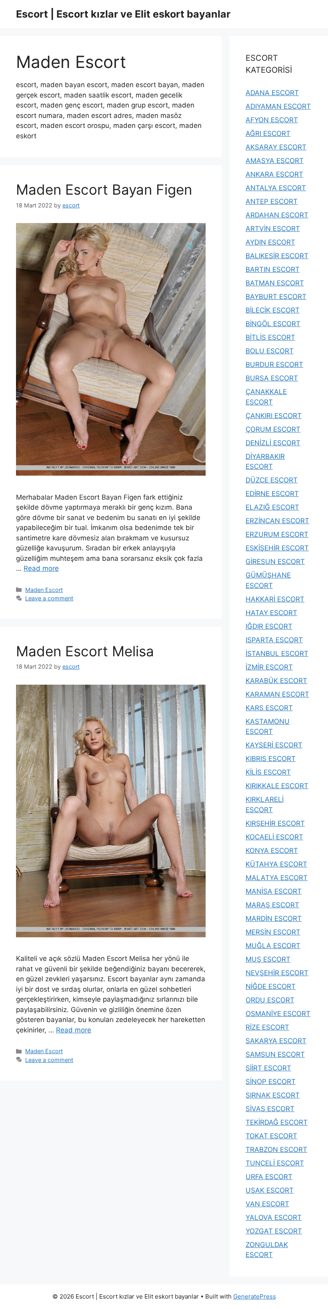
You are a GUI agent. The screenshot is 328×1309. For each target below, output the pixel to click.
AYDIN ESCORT (270, 242)
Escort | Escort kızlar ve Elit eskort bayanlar (123, 14)
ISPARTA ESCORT (274, 640)
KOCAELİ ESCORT (274, 837)
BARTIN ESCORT (273, 269)
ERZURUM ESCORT (277, 534)
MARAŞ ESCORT (272, 905)
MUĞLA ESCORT (273, 946)
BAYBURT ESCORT (276, 297)
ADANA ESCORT (272, 93)
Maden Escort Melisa (85, 651)
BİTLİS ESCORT (270, 337)
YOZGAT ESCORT (274, 1231)
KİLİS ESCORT (268, 772)
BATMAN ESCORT (275, 283)
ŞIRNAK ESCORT (273, 1095)
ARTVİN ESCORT (273, 229)
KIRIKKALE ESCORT (277, 786)
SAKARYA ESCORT (276, 1041)
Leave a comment (49, 598)
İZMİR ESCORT (269, 667)
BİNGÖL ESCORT (273, 324)
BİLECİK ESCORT (273, 310)
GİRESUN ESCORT (275, 562)
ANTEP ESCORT (272, 201)
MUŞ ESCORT (268, 959)
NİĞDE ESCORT (271, 986)
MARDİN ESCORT (274, 918)
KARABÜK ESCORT (276, 681)
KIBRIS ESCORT (271, 759)
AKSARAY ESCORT (276, 147)
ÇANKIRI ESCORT (274, 416)
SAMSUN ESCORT (275, 1054)
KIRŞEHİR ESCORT (275, 823)
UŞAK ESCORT (270, 1190)
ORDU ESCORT (270, 1000)
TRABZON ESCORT (276, 1150)
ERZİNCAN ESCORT (277, 521)
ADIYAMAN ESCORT (278, 106)
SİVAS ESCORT (270, 1109)
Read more (41, 568)
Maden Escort (44, 589)
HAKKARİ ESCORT (275, 599)
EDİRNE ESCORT (272, 494)
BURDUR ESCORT (274, 365)
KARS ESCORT (269, 708)
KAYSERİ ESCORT (274, 745)
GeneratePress (254, 1296)
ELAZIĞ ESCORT (272, 507)
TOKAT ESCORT (271, 1136)
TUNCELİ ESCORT (275, 1163)
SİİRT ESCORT (268, 1068)
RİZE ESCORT (267, 1027)
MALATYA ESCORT (277, 878)
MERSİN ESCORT (273, 932)
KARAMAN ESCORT (277, 694)
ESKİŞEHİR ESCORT (277, 548)
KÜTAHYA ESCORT (276, 864)
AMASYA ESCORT (275, 161)
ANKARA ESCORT (274, 174)
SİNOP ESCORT (271, 1082)
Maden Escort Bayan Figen (104, 189)
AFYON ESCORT (272, 120)
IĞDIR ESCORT (269, 626)
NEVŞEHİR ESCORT (277, 973)
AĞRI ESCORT (268, 133)
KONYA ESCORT (272, 851)
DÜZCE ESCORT (272, 480)
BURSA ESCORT (272, 378)
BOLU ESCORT (270, 351)
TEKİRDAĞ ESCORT (277, 1122)
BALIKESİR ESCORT (277, 256)
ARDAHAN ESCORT (277, 215)
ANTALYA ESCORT (276, 188)
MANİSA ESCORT (274, 891)
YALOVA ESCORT (274, 1217)
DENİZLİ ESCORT (273, 443)
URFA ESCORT (269, 1177)
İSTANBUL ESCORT (277, 653)
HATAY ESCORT (271, 613)
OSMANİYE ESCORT (278, 1014)
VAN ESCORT (267, 1204)
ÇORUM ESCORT (273, 429)
